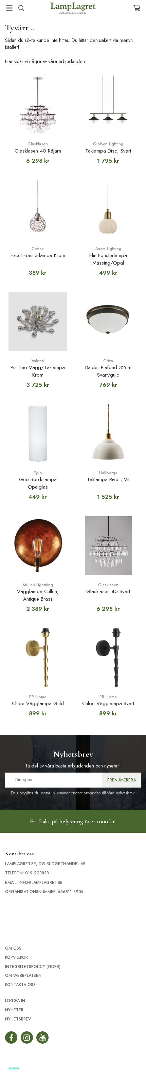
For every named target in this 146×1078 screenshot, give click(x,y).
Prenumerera (121, 780)
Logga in (15, 1001)
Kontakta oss (20, 985)
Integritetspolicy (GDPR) (32, 967)
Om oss (13, 948)
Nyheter (14, 1010)
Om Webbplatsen (23, 975)
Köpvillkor (16, 957)
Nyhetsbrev (18, 1019)
